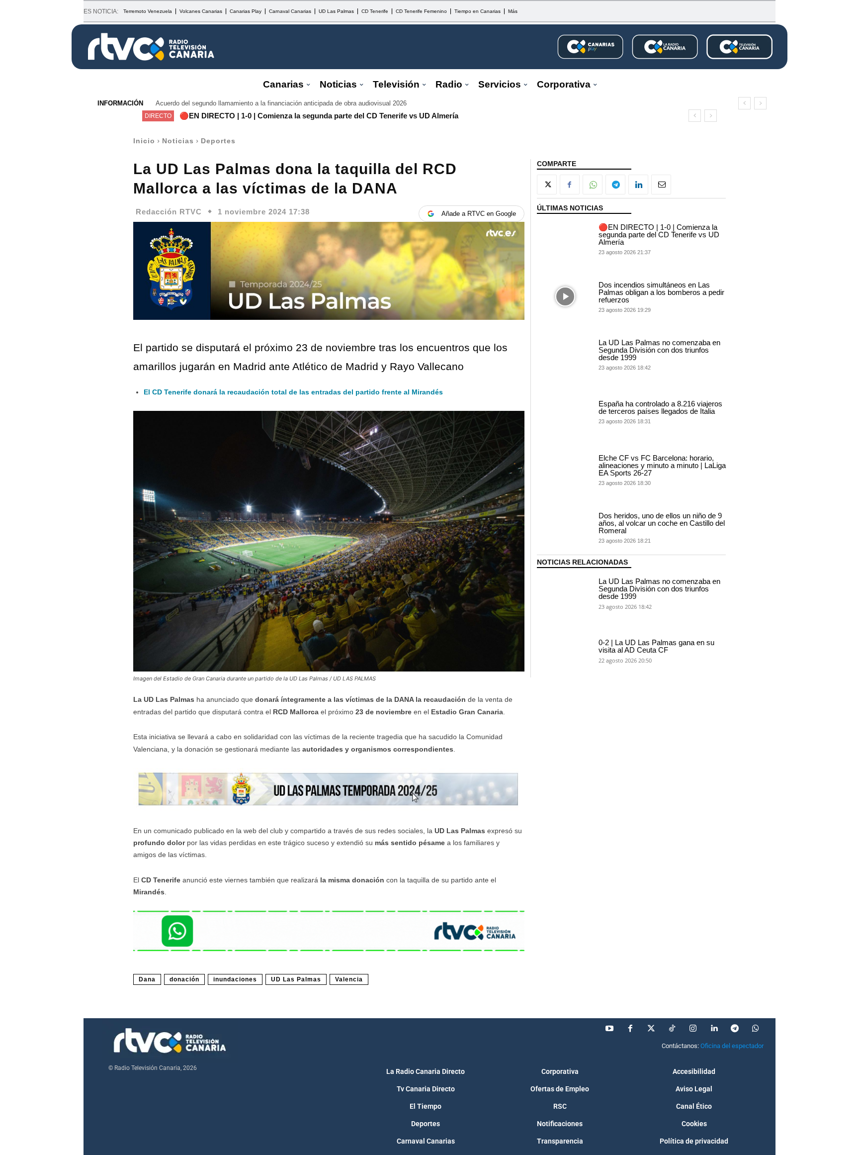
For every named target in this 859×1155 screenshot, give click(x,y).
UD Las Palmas (296, 979)
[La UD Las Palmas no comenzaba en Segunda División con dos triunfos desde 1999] (565, 354)
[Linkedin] (638, 184)
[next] (760, 103)
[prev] (744, 103)
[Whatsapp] (756, 1029)
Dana (147, 979)
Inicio (144, 141)
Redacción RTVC (169, 211)
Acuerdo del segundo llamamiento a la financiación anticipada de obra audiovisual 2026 (281, 103)
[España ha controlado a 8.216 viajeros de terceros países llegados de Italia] (565, 412)
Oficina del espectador (732, 1046)
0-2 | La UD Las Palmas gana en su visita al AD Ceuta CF (656, 646)
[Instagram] (693, 1029)
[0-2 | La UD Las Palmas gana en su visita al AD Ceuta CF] (565, 651)
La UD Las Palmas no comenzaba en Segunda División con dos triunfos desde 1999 (659, 350)
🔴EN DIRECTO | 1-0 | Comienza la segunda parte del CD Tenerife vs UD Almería (318, 115)
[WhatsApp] (592, 184)
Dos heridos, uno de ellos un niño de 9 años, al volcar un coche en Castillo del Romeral (662, 523)
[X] (547, 184)
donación (184, 979)
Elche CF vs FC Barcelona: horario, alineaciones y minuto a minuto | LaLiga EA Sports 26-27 (662, 465)
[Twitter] (651, 1029)
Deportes (218, 141)
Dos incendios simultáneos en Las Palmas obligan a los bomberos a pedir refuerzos (661, 292)
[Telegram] (615, 184)
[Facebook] (570, 184)
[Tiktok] (672, 1029)
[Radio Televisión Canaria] (151, 46)
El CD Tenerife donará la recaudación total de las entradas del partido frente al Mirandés (293, 392)
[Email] (661, 184)
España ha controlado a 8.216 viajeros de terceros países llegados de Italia (660, 407)
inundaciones (235, 979)
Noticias (178, 141)
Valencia (349, 979)
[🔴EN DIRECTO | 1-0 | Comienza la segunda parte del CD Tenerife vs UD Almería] (565, 239)
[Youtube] (609, 1029)
